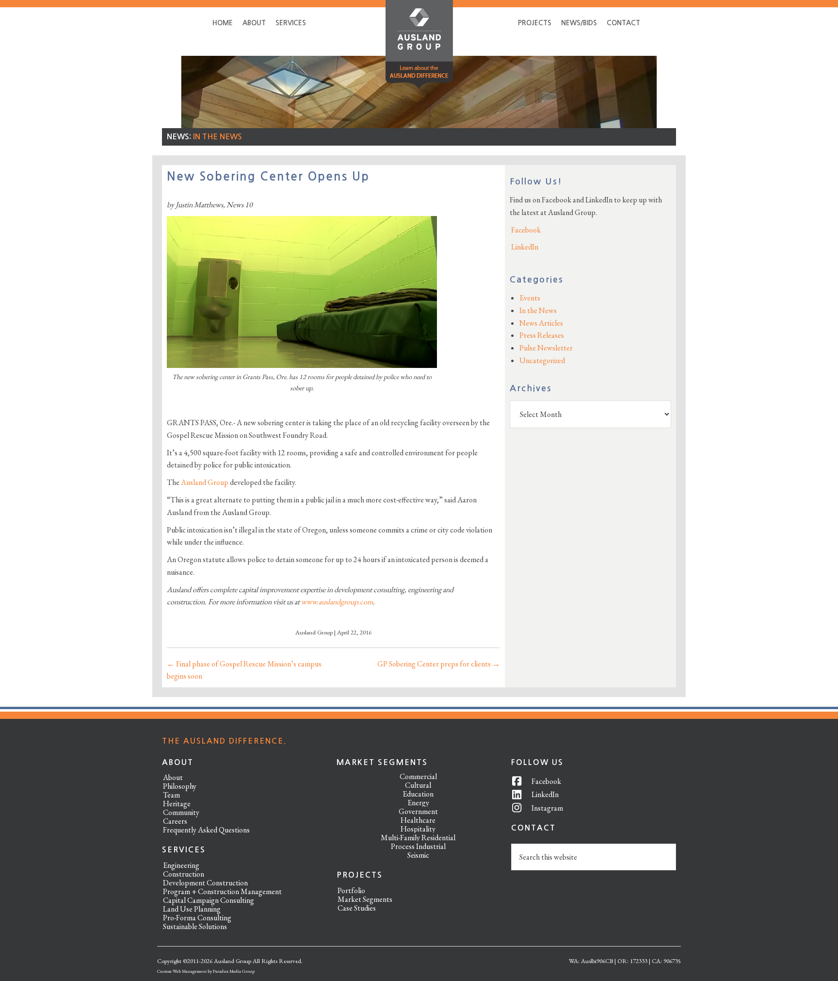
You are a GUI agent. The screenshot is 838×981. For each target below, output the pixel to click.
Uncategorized (542, 360)
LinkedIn (524, 247)
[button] (419, 46)
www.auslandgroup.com (337, 602)
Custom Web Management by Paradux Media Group (206, 971)
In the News (217, 136)
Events (529, 298)
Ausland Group (204, 482)
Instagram (547, 808)
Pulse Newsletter (546, 348)
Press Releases (541, 335)
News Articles (541, 323)
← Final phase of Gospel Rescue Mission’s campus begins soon (244, 670)
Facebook (525, 230)
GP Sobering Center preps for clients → (438, 664)
